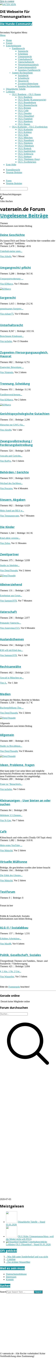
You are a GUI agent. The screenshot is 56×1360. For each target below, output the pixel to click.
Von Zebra (5, 543)
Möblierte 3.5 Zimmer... (11, 815)
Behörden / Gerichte (14, 472)
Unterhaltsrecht (11, 325)
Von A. (3, 683)
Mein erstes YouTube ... (11, 845)
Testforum (7, 892)
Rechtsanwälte (10, 666)
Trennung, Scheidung (15, 383)
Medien (5, 694)
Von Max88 (5, 943)
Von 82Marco (6, 284)
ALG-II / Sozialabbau (14, 927)
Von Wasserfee (7, 976)
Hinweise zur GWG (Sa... (12, 424)
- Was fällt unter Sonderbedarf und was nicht (27, 1256)
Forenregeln (14, 986)
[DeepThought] (8, 575)
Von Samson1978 (8, 600)
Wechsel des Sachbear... (11, 483)
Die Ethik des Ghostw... (11, 875)
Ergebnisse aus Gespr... (11, 595)
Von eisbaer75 (6, 314)
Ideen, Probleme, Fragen (17, 765)
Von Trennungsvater (9, 515)
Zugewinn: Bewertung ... (12, 367)
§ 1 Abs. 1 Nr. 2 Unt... (10, 971)
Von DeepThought (9, 570)
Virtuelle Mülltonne (13, 862)
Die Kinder (7, 527)
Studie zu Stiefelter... (9, 565)
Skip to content (7, 1)
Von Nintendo (6, 372)
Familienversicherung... (11, 394)
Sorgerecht (8, 297)
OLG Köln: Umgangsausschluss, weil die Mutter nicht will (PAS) (30, 1237)
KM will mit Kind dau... (11, 650)
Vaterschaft (8, 612)
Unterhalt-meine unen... (11, 251)
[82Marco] (5, 289)
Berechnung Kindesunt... (12, 336)
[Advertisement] (28, 1100)
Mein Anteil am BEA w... (12, 510)
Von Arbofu (5, 256)
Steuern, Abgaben (12, 500)
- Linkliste (11, 1259)
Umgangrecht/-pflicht (15, 267)
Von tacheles (6, 341)
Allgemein (7, 735)
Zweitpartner (9, 554)
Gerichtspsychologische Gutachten (24, 414)
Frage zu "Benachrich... (11, 784)
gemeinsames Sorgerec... (11, 308)
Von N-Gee (5, 820)
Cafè (3, 831)
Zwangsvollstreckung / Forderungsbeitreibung (16, 443)
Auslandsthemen (12, 639)
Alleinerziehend (11, 584)
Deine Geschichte (12, 235)
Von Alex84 (5, 430)
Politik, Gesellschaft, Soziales (20, 955)
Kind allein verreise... (10, 538)
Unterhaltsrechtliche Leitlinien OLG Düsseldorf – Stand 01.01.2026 (28, 1243)
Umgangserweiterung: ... (11, 278)
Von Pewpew (6, 488)
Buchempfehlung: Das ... (12, 707)
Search (3, 1291)
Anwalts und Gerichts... (11, 456)
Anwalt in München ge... (12, 677)
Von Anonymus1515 (10, 628)
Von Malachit (6, 850)
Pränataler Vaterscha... (10, 623)
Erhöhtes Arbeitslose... (10, 938)
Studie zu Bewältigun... (11, 746)
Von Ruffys (5, 461)
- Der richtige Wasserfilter (18, 1262)
